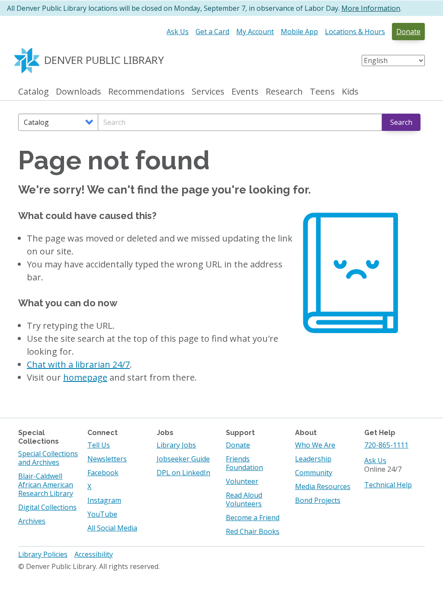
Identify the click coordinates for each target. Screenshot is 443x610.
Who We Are (315, 445)
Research (284, 91)
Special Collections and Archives (48, 458)
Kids (350, 91)
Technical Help (388, 484)
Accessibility (93, 554)
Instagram (104, 500)
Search (401, 122)
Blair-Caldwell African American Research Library (45, 484)
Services (208, 91)
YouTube (102, 514)
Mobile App (299, 31)
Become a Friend (252, 517)
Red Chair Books (252, 531)
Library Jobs (176, 445)
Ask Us (178, 31)
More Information (370, 8)
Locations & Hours (355, 31)
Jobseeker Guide (183, 459)
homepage (85, 377)
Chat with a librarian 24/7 (78, 364)
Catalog (33, 91)
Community (313, 472)
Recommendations (146, 91)
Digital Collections (47, 507)
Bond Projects (317, 500)
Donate (408, 31)
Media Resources (322, 486)
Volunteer (242, 481)
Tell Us (98, 445)
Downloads (78, 91)
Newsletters (107, 459)
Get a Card (212, 31)
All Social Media (112, 528)
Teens (322, 91)
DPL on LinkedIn (183, 472)
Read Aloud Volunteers (244, 499)
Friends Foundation (244, 463)
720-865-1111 (386, 445)
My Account (255, 31)
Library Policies (42, 554)
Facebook (103, 472)
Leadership (313, 459)
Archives (31, 521)
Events (245, 91)
